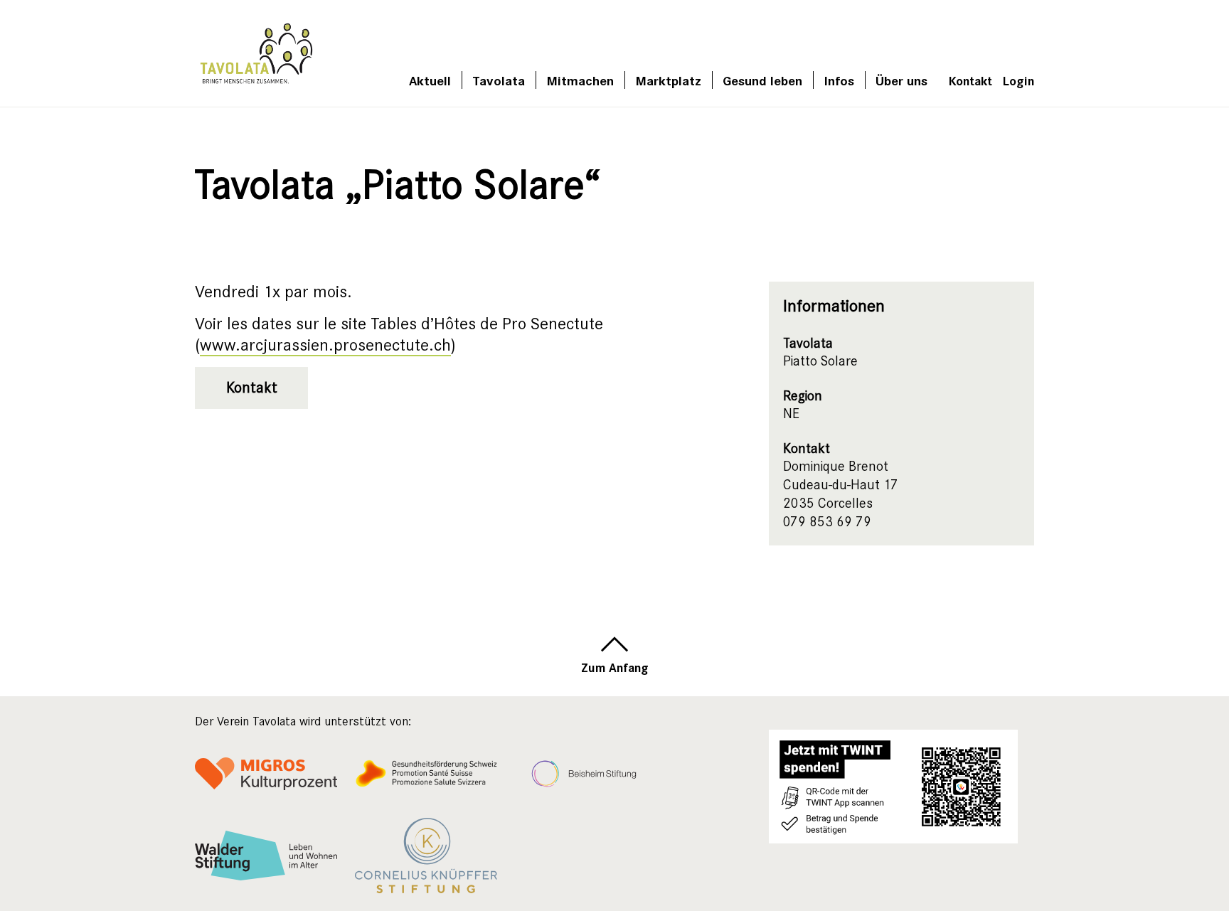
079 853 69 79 (827, 521)
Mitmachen (580, 80)
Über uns (901, 80)
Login (1018, 80)
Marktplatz (668, 80)
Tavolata (498, 80)
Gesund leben (762, 80)
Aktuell (430, 80)
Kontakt (970, 80)
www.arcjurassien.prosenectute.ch (325, 345)
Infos (839, 80)
